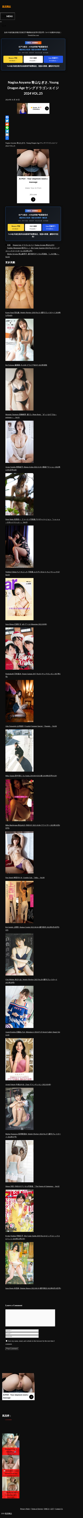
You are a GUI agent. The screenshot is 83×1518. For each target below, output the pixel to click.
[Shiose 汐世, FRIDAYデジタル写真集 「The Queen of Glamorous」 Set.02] (19, 1182)
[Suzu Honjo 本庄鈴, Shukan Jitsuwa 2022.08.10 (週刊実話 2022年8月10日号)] (19, 1284)
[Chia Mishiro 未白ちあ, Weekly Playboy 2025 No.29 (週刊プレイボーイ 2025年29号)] (19, 975)
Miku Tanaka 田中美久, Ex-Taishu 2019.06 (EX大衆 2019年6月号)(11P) (31, 776)
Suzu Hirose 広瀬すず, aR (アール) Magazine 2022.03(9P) (26, 624)
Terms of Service (37, 1509)
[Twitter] (33, 121)
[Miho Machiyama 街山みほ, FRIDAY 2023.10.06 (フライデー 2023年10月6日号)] (19, 820)
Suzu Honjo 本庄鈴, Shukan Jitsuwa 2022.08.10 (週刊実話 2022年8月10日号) (33, 1288)
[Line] (33, 127)
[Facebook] (33, 117)
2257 (52, 1509)
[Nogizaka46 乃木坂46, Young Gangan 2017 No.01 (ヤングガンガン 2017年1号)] (19, 669)
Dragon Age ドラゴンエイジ (23, 245)
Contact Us (59, 1509)
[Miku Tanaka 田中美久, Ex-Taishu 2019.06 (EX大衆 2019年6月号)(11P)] (19, 771)
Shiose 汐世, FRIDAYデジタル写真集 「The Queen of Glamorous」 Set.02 (32, 1186)
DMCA (46, 1509)
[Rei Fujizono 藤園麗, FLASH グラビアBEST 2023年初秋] (19, 360)
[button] (4, 26)
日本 (9, 245)
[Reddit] (33, 124)
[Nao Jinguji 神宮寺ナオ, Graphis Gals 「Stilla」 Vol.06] (19, 873)
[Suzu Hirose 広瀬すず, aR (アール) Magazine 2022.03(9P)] (19, 620)
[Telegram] (33, 131)
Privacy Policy (25, 1509)
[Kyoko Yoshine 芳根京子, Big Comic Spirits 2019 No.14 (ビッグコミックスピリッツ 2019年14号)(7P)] (19, 1231)
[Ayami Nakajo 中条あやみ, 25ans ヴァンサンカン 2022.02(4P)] (19, 1080)
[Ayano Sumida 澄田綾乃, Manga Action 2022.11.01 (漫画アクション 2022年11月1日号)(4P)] (19, 462)
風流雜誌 (6, 6)
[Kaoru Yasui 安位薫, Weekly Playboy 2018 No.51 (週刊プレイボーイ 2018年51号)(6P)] (19, 308)
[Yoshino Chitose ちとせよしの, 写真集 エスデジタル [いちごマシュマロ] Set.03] (19, 567)
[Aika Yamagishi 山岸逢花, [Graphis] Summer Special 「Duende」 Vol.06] (19, 721)
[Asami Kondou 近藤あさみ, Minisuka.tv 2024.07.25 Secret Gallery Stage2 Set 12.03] (19, 1027)
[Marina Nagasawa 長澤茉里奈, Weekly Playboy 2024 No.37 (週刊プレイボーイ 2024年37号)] (19, 1129)
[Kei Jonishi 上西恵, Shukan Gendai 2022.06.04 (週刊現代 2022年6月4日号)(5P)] (19, 922)
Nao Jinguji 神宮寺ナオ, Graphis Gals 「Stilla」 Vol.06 (25, 878)
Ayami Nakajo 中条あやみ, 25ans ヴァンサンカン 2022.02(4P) (28, 1084)
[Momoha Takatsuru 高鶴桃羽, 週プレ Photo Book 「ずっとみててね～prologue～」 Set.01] (19, 410)
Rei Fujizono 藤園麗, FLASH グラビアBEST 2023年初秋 (26, 365)
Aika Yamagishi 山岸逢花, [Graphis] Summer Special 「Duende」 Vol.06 (31, 726)
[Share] (33, 138)
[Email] (33, 134)
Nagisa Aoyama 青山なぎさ (45, 245)
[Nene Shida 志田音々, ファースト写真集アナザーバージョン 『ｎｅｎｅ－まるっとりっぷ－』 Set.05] (19, 515)
